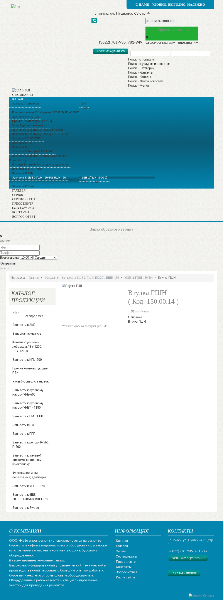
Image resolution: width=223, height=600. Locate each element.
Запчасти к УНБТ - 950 (28, 486)
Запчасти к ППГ (23, 433)
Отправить (8, 263)
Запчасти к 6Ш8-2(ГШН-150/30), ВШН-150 (30, 497)
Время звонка (9, 257)
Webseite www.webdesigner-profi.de (84, 326)
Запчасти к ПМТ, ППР (27, 416)
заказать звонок (160, 21)
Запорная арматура (26, 333)
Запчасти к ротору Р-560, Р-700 (30, 444)
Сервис (121, 551)
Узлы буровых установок (30, 381)
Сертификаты (126, 556)
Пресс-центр (126, 562)
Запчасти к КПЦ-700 (27, 359)
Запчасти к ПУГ (23, 425)
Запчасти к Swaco (25, 507)
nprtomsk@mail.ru (110, 51)
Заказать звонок (184, 573)
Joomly (4, 268)
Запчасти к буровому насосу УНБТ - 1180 (27, 405)
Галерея (122, 546)
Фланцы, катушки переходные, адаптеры (29, 475)
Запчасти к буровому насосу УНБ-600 (27, 392)
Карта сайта (125, 577)
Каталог (122, 541)
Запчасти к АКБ (23, 325)
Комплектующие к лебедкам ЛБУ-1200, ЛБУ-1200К (27, 346)
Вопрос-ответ (127, 572)
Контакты (124, 567)
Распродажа (34, 316)
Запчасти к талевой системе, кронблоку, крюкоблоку (27, 460)
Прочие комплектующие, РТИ (30, 370)
